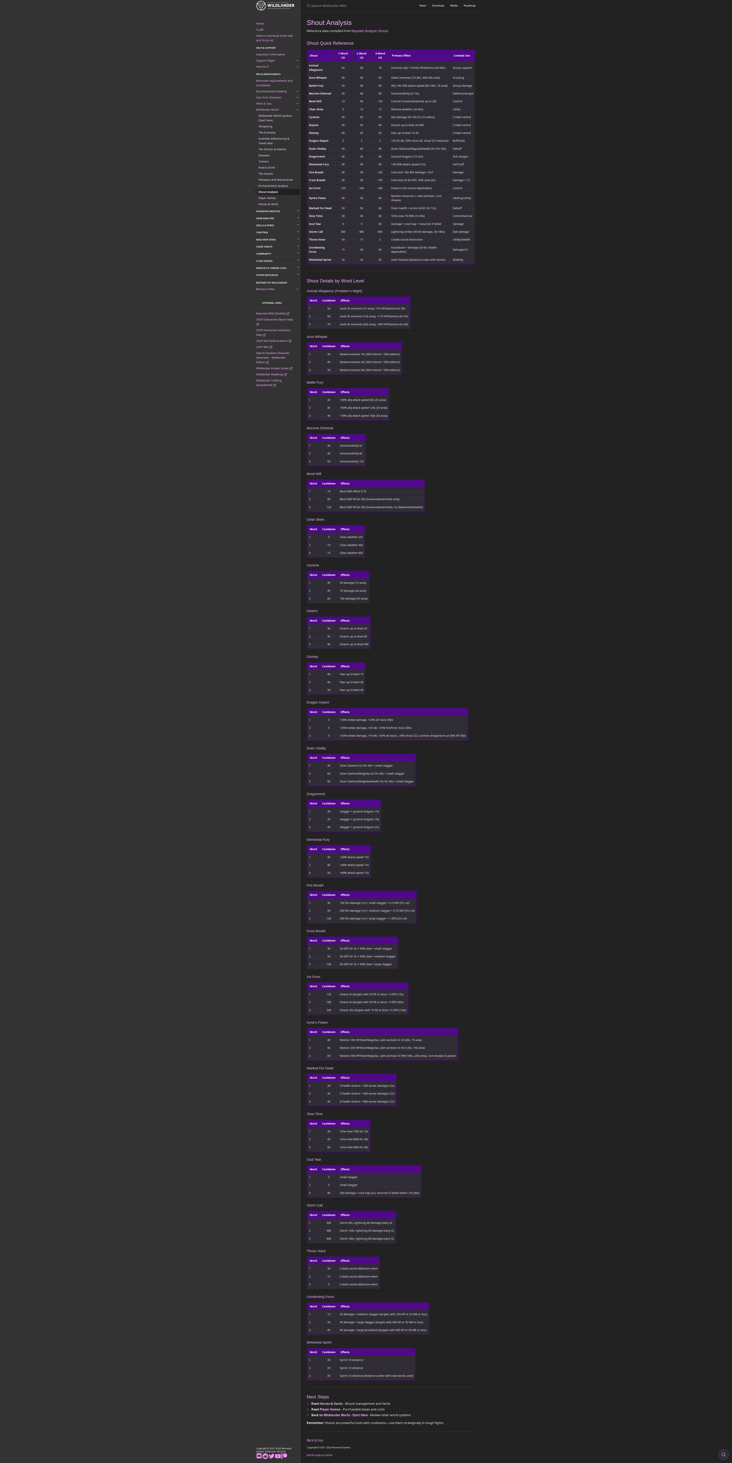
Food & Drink (266, 167)
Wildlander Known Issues (273, 368)
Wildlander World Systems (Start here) (275, 118)
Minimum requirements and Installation (274, 83)
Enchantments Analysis (273, 186)
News (422, 5)
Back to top (315, 1440)
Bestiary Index (265, 289)
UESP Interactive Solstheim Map (273, 332)
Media (454, 5)
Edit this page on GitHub (319, 1455)
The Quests (265, 173)
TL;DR (259, 29)
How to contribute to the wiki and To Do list (274, 38)
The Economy (266, 132)
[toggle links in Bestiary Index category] (297, 289)
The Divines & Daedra (272, 149)
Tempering (265, 126)
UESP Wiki (263, 347)
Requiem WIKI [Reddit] (271, 313)
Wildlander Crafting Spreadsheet (269, 383)
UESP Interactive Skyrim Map (274, 319)
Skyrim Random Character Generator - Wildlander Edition (273, 357)
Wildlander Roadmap (270, 374)
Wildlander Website (275, 1451)
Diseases (264, 155)
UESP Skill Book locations (272, 341)
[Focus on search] (723, 1454)
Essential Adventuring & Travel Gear (273, 141)
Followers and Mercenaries (275, 179)
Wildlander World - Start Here (345, 1415)
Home (260, 23)
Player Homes (267, 198)
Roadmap (470, 5)
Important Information (270, 54)
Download (438, 5)
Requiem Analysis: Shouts (370, 31)
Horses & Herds (268, 204)
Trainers (263, 161)
